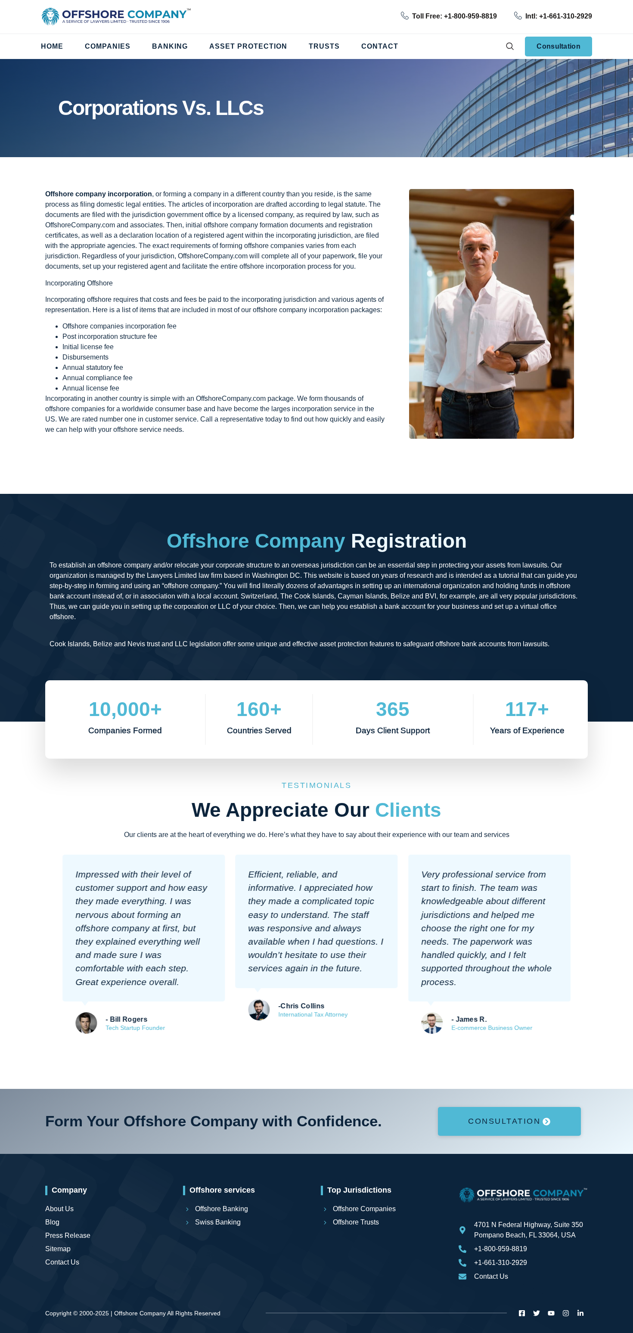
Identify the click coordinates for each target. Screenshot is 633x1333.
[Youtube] (551, 1313)
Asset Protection (248, 46)
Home (52, 46)
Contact (379, 46)
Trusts (324, 46)
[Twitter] (536, 1313)
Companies (107, 46)
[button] (509, 46)
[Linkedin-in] (580, 1313)
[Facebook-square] (521, 1313)
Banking (170, 46)
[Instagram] (565, 1313)
